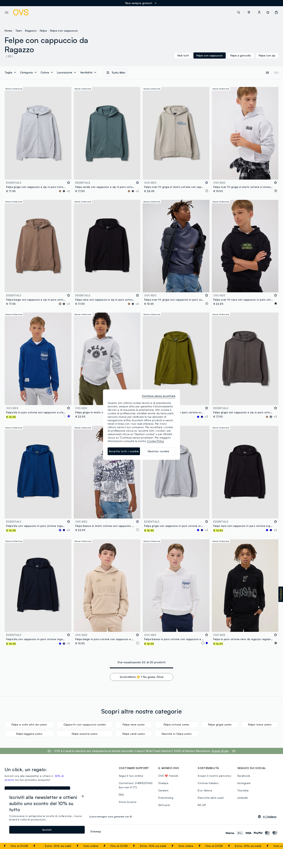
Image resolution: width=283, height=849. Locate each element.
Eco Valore (205, 790)
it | (269, 816)
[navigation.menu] (7, 12)
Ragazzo (31, 30)
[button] (249, 12)
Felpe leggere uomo (29, 733)
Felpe (43, 30)
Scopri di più (220, 750)
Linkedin (242, 797)
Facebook (243, 775)
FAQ (121, 794)
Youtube (243, 790)
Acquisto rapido (38, 174)
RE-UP (202, 805)
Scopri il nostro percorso (214, 775)
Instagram (244, 783)
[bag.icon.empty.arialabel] (276, 12)
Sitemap (95, 831)
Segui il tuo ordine (131, 775)
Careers (163, 790)
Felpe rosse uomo (259, 724)
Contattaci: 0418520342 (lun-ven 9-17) (136, 785)
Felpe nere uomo (134, 724)
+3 (68, 191)
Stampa (163, 783)
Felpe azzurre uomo (85, 733)
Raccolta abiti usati (211, 797)
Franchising (165, 797)
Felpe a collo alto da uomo (29, 724)
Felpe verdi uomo (133, 733)
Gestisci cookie (158, 451)
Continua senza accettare (158, 396)
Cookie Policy (155, 441)
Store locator (128, 802)
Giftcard (164, 805)
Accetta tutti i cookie (124, 451)
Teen (18, 30)
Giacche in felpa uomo (177, 733)
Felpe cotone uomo (176, 724)
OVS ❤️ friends (168, 775)
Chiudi (273, 845)
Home (8, 30)
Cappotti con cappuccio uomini (85, 724)
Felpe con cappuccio (64, 30)
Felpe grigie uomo (220, 724)
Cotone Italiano (208, 783)
